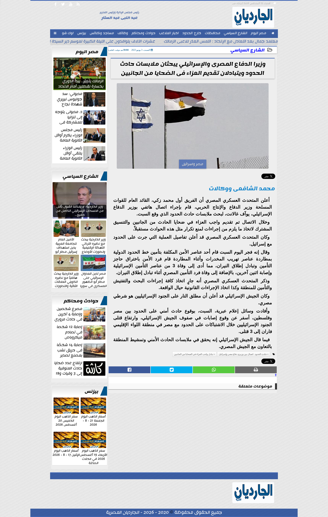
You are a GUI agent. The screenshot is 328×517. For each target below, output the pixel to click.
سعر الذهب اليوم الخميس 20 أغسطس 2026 (66, 420)
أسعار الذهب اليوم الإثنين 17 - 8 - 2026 (66, 452)
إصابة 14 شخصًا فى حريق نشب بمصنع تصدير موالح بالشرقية (81, 350)
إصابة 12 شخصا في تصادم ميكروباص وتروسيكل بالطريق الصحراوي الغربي (81, 332)
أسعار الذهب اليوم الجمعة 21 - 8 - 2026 (93, 420)
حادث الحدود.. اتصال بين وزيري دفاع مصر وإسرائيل (243, 354)
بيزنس (91, 391)
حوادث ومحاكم (81, 301)
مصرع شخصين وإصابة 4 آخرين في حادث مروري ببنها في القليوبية (80, 314)
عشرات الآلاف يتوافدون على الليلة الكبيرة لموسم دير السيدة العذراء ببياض (91, 42)
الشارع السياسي (247, 50)
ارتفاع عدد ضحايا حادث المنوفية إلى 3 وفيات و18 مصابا (80, 368)
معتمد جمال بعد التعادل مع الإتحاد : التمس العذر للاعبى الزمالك (221, 42)
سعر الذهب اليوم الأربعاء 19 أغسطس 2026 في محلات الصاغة (93, 456)
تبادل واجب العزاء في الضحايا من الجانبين (193, 354)
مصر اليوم (87, 51)
